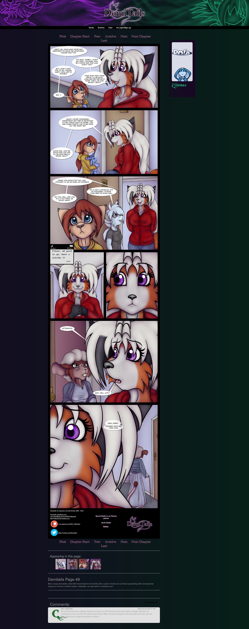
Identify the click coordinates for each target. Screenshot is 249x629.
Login (147, 602)
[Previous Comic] (97, 36)
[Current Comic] (104, 40)
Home (91, 27)
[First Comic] (62, 36)
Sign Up (154, 602)
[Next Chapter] (141, 36)
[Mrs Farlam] (72, 564)
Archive (101, 27)
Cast (110, 27)
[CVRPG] (182, 61)
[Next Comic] (124, 36)
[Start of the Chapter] (80, 36)
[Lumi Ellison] (61, 564)
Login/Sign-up (124, 27)
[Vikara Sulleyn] (96, 564)
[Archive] (110, 36)
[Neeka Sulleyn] (84, 564)
